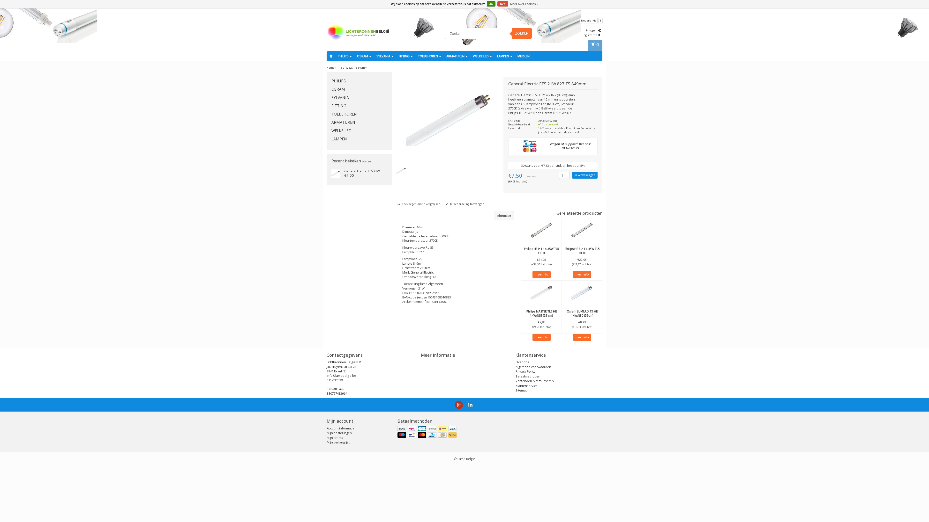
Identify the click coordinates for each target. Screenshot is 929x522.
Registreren (590, 35)
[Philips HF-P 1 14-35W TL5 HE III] (541, 230)
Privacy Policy (525, 371)
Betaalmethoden (528, 376)
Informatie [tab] (504, 216)
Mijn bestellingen (339, 433)
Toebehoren (428, 56)
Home (331, 67)
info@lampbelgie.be (341, 375)
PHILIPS (343, 56)
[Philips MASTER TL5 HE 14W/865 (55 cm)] (541, 293)
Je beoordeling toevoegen (467, 204)
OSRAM (363, 56)
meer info (541, 274)
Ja (491, 4)
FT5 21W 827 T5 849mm (352, 67)
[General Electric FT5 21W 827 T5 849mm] (335, 173)
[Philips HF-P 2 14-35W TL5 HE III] (582, 230)
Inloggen (592, 30)
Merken (523, 56)
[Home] (331, 56)
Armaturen (455, 56)
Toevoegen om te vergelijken (420, 204)
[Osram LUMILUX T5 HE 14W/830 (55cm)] (582, 293)
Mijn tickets (335, 437)
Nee (503, 4)
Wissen (366, 161)
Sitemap (522, 390)
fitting (404, 56)
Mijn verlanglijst (338, 442)
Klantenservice (527, 386)
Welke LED (481, 56)
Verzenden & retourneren (535, 381)
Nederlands (588, 20)
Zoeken (522, 33)
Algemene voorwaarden (533, 367)
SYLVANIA (383, 56)
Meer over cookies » (524, 4)
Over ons (522, 362)
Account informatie (340, 428)
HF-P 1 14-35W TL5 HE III (541, 251)
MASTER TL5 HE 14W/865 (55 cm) (541, 313)
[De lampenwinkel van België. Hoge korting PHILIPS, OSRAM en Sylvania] (358, 33)
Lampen (503, 56)
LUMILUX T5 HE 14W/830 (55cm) (582, 313)
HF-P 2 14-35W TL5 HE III (582, 251)
